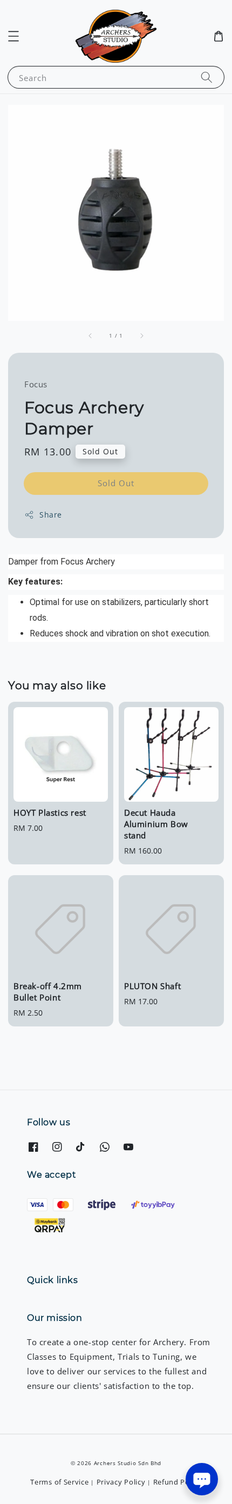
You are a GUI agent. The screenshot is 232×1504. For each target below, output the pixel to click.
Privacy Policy (121, 1482)
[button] (13, 36)
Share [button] (50, 514)
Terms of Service (59, 1482)
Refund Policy (177, 1482)
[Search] (206, 77)
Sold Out (116, 483)
